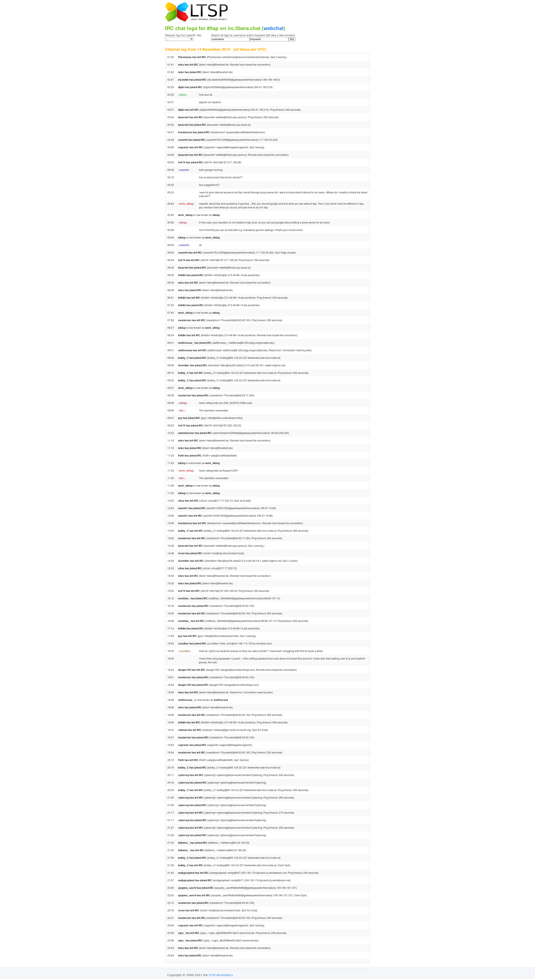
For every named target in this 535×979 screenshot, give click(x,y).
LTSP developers (221, 975)
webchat (274, 28)
